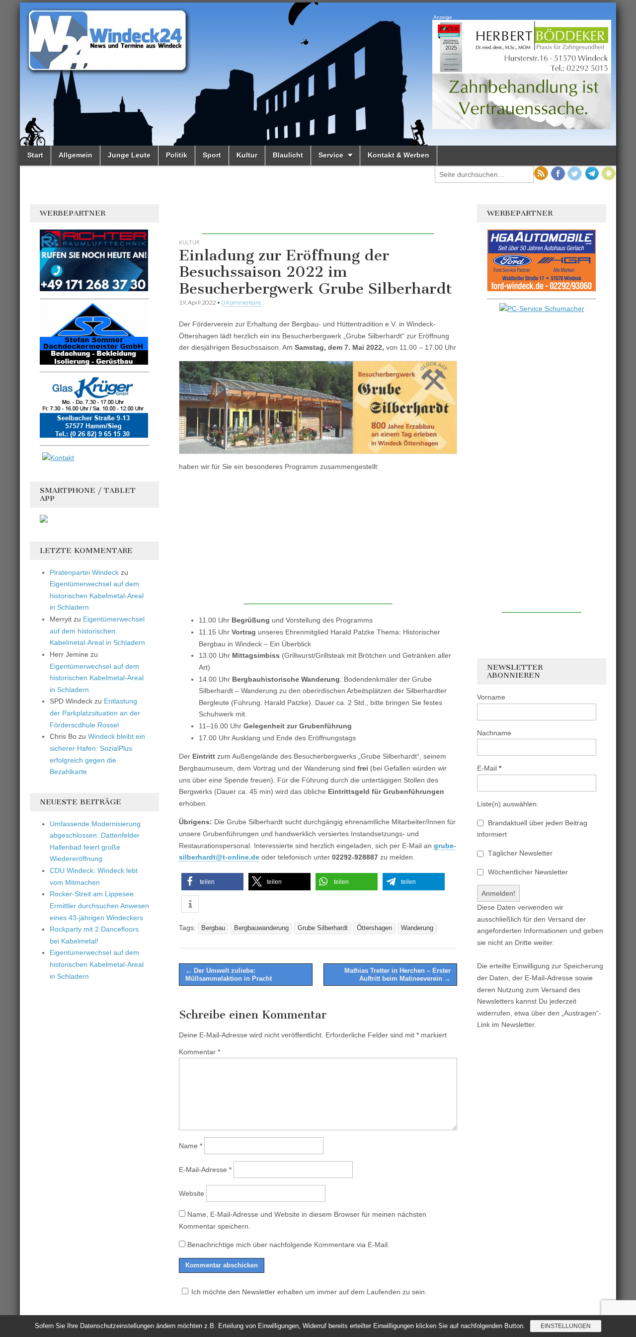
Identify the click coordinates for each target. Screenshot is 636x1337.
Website (191, 1193)
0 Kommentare (241, 302)
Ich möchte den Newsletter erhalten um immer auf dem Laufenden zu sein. (309, 1292)
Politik (176, 155)
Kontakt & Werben (398, 155)
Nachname (494, 733)
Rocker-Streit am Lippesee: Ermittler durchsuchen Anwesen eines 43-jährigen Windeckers (99, 905)
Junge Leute (129, 155)
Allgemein (75, 155)
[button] (212, 881)
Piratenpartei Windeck (84, 572)
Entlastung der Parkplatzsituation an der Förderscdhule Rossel (95, 712)
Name (190, 1146)
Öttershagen (374, 928)
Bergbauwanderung (261, 928)
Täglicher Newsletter (519, 853)
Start (35, 155)
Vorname (491, 697)
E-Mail (489, 768)
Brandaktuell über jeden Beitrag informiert (532, 829)
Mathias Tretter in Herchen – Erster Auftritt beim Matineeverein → (397, 974)
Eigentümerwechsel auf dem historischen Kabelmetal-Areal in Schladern (97, 595)
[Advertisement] (318, 219)
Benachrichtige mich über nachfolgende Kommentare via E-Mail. (288, 1245)
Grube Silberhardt (323, 928)
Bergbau (213, 928)
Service (330, 155)
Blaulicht (288, 155)
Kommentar (199, 1052)
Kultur (247, 155)
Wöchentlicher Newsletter (527, 872)
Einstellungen (566, 1326)
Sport (212, 155)
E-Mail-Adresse (205, 1170)
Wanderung (417, 928)
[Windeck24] (318, 74)
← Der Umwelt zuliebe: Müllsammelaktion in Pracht (228, 974)
